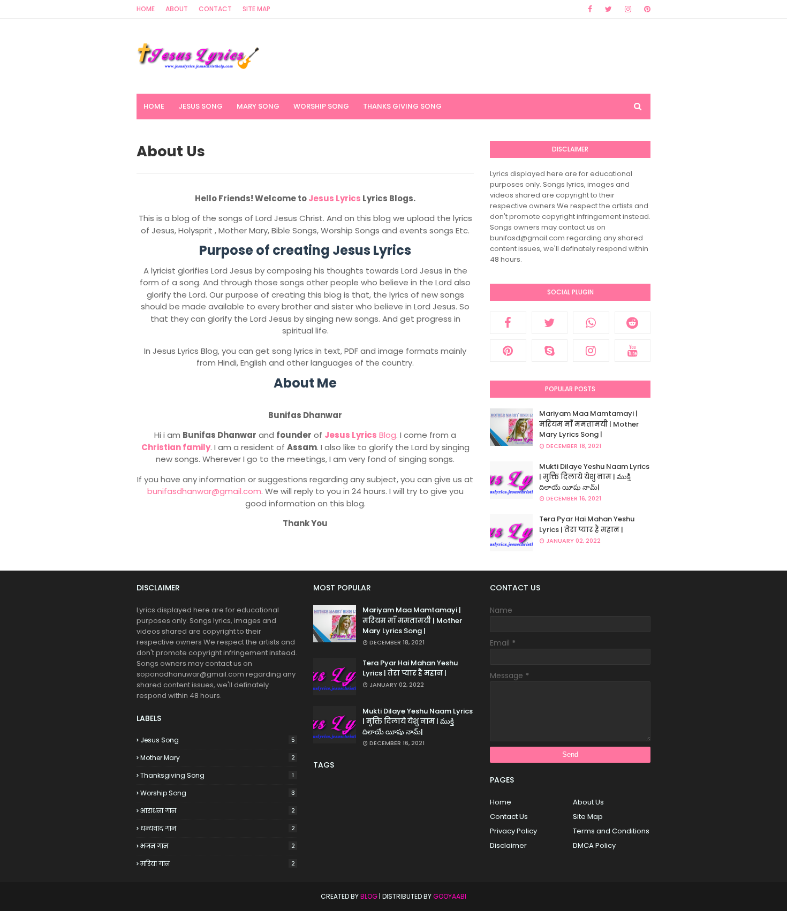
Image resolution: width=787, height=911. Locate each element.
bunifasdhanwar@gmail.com (204, 491)
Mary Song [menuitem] (258, 106)
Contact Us (509, 816)
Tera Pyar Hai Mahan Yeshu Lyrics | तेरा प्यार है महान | (586, 524)
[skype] (550, 350)
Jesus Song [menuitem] (200, 106)
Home (146, 8)
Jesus (337, 435)
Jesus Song (217, 740)
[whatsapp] (591, 323)
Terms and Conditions (611, 831)
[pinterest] (645, 9)
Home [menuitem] (153, 106)
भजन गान (217, 846)
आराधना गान (217, 810)
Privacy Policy (513, 831)
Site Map (256, 8)
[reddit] (633, 323)
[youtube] (633, 350)
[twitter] (608, 9)
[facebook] (590, 9)
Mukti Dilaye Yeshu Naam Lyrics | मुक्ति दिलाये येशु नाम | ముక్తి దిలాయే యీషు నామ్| (594, 476)
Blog (374, 435)
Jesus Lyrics (334, 198)
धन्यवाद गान (217, 828)
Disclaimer (508, 845)
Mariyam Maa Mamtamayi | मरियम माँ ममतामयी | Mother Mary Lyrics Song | (589, 423)
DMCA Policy (594, 845)
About (176, 8)
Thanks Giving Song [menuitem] (402, 106)
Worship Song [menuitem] (321, 106)
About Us (588, 802)
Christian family (175, 447)
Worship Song (217, 793)
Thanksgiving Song (217, 775)
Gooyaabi (449, 896)
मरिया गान (217, 863)
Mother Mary (217, 757)
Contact (215, 8)
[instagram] (628, 9)
